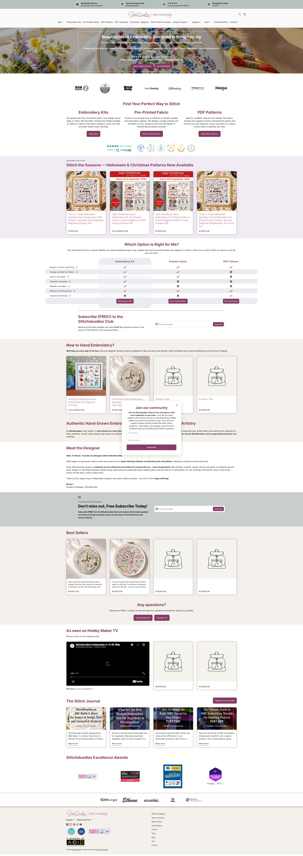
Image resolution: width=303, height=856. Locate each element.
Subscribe (151, 447)
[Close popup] (176, 405)
